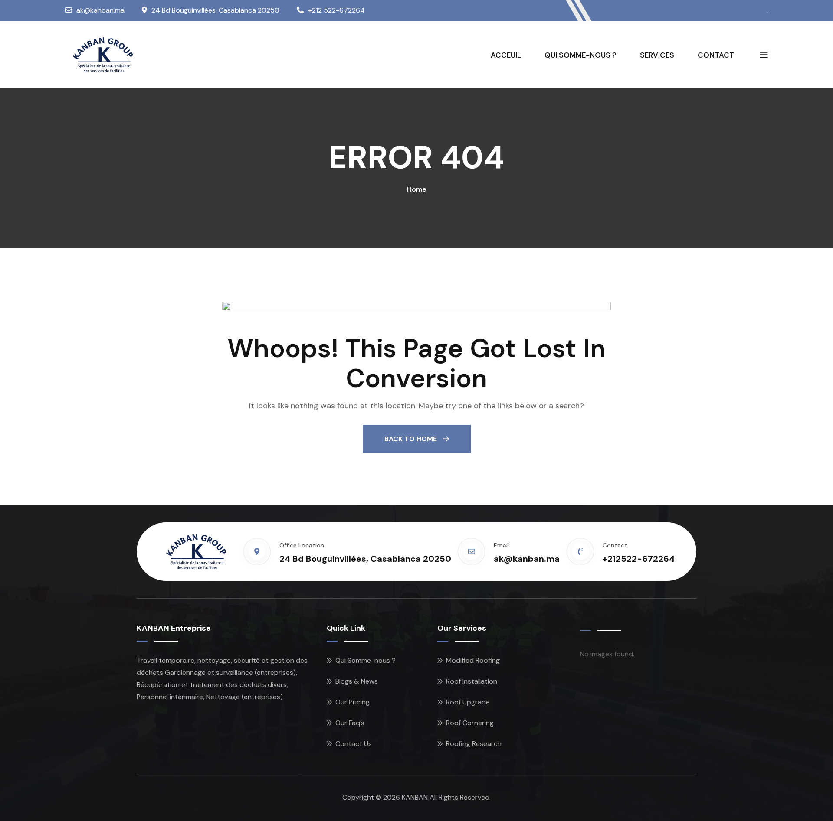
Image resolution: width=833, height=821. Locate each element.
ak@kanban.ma (100, 10)
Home (416, 189)
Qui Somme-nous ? (365, 660)
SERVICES (657, 55)
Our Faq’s (349, 722)
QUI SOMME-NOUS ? (580, 55)
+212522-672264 (639, 558)
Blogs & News (356, 681)
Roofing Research (474, 743)
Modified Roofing (473, 660)
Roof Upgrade (468, 702)
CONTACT (716, 55)
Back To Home (411, 438)
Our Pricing (352, 702)
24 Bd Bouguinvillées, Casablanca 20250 (215, 10)
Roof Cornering (470, 722)
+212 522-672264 (336, 10)
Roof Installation (471, 681)
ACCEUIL (506, 55)
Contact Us (353, 743)
